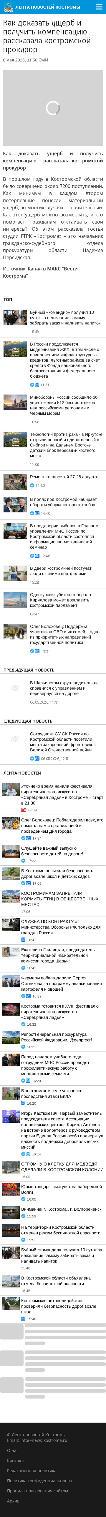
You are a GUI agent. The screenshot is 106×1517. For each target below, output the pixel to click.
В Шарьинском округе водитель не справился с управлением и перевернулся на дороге (64, 688)
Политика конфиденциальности (39, 1480)
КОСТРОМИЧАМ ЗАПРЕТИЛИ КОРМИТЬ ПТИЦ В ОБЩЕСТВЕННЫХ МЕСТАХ (60, 899)
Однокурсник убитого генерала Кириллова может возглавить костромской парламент (60, 600)
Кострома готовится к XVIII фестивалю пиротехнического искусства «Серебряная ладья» (60, 1012)
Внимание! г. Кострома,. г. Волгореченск (61, 1209)
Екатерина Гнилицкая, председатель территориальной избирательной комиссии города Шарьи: (58, 955)
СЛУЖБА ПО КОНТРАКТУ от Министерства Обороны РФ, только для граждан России (61, 927)
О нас (13, 1450)
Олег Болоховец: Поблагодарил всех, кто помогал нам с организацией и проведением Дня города (62, 826)
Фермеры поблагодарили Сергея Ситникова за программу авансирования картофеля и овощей (61, 984)
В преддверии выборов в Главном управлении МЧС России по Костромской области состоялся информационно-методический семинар (64, 536)
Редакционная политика (32, 1470)
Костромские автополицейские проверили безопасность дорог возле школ (58, 1306)
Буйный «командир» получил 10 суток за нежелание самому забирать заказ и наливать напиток (65, 317)
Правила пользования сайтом (37, 1491)
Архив (13, 1501)
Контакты (16, 1460)
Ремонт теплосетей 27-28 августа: (64, 476)
